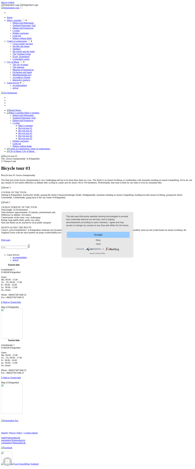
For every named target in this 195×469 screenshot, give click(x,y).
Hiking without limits (22, 38)
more (98, 244)
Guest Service (13, 83)
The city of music (20, 64)
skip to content (7, 2)
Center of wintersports (17, 41)
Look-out (17, 36)
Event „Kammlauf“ (21, 56)
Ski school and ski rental (24, 51)
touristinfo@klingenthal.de (13, 440)
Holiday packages (21, 33)
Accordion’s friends (21, 77)
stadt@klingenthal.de (10, 437)
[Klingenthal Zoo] (9, 420)
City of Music (13, 62)
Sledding (17, 49)
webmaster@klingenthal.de (13, 443)
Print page (5, 240)
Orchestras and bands (22, 72)
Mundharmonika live (22, 75)
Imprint (92, 253)
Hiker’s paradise (14, 20)
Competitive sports (21, 59)
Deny (98, 240)
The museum (18, 67)
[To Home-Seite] (10, 8)
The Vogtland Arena (22, 54)
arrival (15, 88)
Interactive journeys (21, 80)
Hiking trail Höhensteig (23, 23)
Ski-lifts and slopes (21, 46)
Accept (98, 234)
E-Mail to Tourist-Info (11, 302)
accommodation (20, 85)
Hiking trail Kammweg (23, 28)
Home (9, 17)
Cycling (16, 30)
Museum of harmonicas (23, 69)
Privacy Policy (100, 253)
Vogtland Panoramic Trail (24, 25)
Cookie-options (31, 433)
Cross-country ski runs (23, 44)
